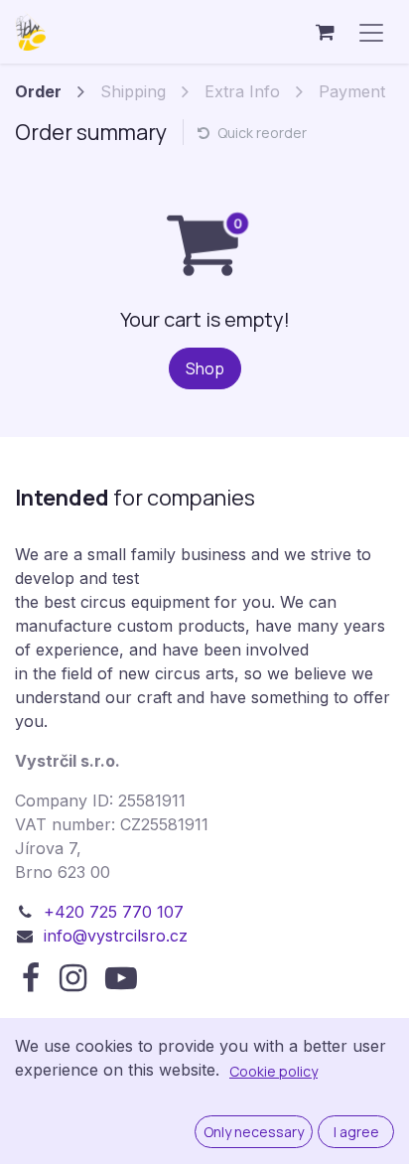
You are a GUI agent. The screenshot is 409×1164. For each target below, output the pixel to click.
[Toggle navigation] (371, 32)
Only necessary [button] (254, 1131)
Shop (205, 368)
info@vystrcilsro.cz (116, 936)
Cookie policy (273, 1071)
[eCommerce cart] (324, 32)
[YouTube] (121, 978)
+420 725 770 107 (114, 912)
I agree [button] (356, 1131)
